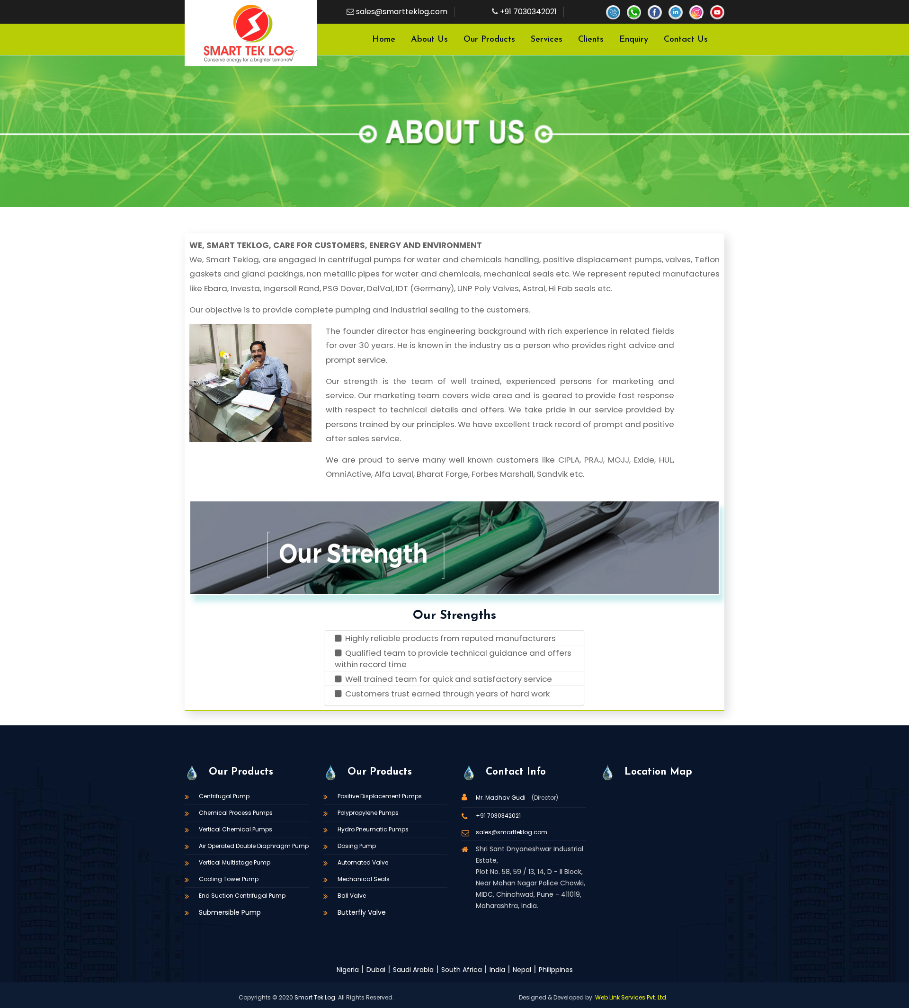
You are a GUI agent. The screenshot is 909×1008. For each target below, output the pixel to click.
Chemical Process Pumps (236, 813)
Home (383, 40)
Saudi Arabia (413, 969)
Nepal (522, 969)
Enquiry (633, 40)
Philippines (556, 969)
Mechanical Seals (364, 879)
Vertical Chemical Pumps (235, 829)
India (497, 969)
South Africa (461, 969)
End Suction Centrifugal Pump (242, 896)
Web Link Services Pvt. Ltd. (631, 997)
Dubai (375, 969)
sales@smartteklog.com (401, 11)
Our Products (489, 40)
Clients (591, 40)
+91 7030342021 (528, 11)
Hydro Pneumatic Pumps (373, 829)
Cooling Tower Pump (228, 879)
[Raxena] (251, 33)
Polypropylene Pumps (368, 813)
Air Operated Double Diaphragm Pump (254, 846)
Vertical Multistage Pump (234, 862)
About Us (429, 40)
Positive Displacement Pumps (380, 796)
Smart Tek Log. (315, 997)
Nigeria (348, 969)
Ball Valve (352, 896)
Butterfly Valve (362, 912)
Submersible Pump (230, 912)
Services (546, 40)
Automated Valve (363, 862)
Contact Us (686, 40)
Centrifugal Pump (224, 796)
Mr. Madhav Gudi (501, 798)
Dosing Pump (357, 846)
